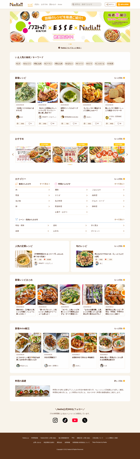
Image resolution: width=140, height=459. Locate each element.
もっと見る (118, 78)
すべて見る (44, 184)
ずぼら (36, 4)
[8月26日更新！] (107, 154)
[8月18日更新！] (33, 154)
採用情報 (67, 442)
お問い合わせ (37, 442)
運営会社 (59, 442)
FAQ (73, 438)
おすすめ (44, 4)
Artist (60, 4)
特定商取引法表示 (49, 442)
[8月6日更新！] (70, 154)
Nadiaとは (26, 438)
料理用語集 (34, 438)
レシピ (30, 4)
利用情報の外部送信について (81, 442)
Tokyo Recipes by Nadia (99, 442)
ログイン (111, 4)
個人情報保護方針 (64, 438)
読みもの (52, 4)
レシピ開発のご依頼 (112, 438)
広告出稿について (98, 438)
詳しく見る (118, 381)
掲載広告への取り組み (83, 438)
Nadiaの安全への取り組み (48, 438)
